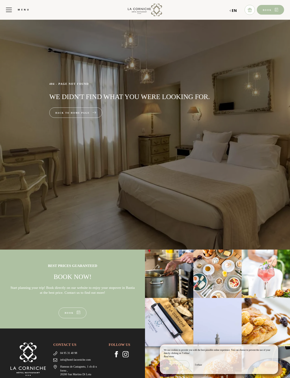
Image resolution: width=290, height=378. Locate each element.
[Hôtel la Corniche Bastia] (145, 10)
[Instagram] (127, 355)
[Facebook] (118, 355)
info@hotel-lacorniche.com (75, 359)
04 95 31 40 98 (68, 353)
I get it (176, 365)
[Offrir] (250, 10)
